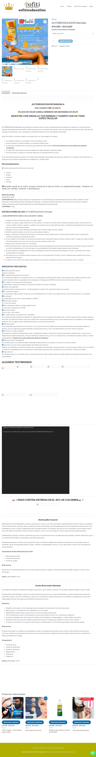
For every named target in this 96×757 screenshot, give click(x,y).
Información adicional (19, 93)
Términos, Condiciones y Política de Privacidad (48, 748)
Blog (91, 6)
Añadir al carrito (65, 41)
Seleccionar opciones (11, 722)
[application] (35, 460)
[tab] (6, 93)
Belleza (54, 19)
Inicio (62, 6)
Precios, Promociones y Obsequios (63, 29)
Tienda (69, 6)
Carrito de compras (80, 6)
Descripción (6, 93)
